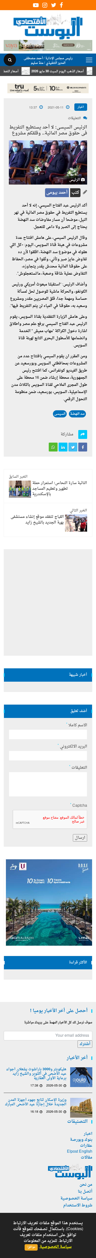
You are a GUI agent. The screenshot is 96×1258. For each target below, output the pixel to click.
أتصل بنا (85, 1192)
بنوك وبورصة (81, 1140)
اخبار (81, 107)
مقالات (86, 1158)
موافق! (31, 1247)
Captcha (78, 806)
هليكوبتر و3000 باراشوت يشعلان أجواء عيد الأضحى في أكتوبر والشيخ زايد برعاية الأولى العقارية (36, 1074)
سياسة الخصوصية (76, 1199)
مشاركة (67, 434)
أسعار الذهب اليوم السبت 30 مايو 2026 (66, 71)
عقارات (86, 1146)
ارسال (80, 838)
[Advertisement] (48, 602)
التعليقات (74, 118)
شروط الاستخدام (77, 1205)
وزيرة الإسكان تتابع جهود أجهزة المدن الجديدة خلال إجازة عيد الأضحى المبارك (35, 1102)
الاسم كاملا (76, 725)
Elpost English (79, 1152)
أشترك (85, 1044)
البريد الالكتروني (72, 746)
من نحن (86, 1185)
